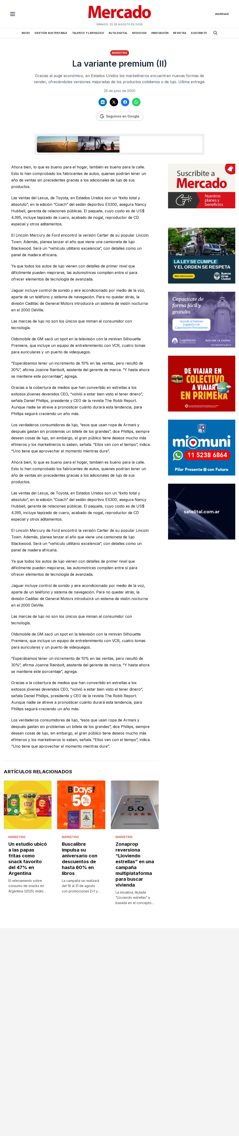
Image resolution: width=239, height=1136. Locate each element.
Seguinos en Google (122, 116)
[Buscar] (215, 33)
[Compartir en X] (114, 102)
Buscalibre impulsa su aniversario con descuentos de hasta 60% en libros (79, 858)
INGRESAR (222, 14)
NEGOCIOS (139, 33)
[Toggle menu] (12, 14)
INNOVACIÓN (160, 33)
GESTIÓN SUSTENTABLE (51, 33)
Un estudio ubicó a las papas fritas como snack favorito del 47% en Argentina (27, 858)
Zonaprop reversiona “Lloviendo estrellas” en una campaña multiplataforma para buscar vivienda (135, 864)
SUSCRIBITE (199, 33)
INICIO (26, 33)
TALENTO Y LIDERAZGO (88, 33)
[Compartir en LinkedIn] (102, 102)
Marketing (119, 52)
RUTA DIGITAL (118, 33)
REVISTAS (179, 33)
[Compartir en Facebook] (125, 102)
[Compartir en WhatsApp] (136, 102)
